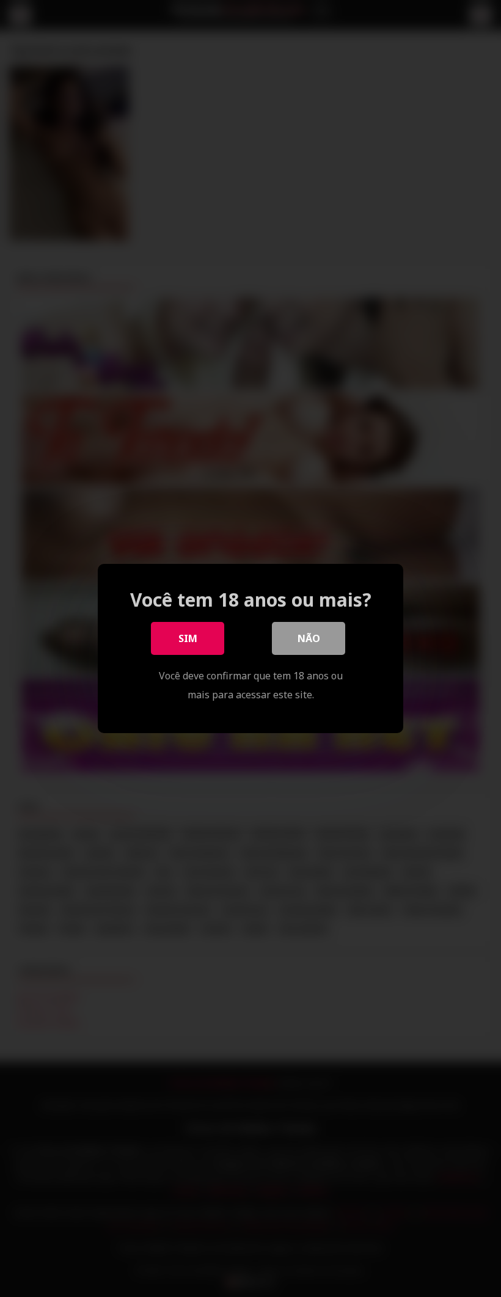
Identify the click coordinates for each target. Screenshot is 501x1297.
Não (309, 638)
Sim (187, 638)
